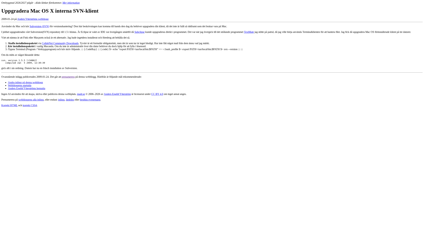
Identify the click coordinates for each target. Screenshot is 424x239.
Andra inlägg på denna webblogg (25, 82)
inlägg (61, 99)
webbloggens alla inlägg (31, 99)
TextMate (249, 32)
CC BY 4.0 (157, 94)
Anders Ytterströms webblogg (33, 19)
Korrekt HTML (9, 105)
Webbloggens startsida (19, 85)
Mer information (71, 2)
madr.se (81, 94)
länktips (70, 99)
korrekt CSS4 (30, 105)
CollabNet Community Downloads (60, 43)
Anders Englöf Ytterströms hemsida (26, 88)
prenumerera (68, 76)
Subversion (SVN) (39, 26)
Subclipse (139, 32)
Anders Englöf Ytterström (117, 94)
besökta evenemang (90, 99)
